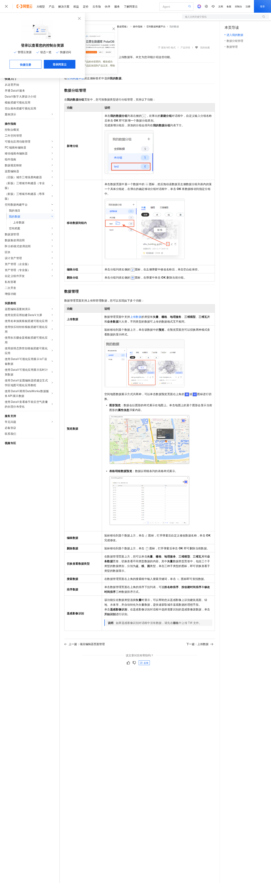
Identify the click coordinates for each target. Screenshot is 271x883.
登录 (262, 6)
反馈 (146, 662)
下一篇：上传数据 (197, 644)
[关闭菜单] (6, 6)
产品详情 (185, 47)
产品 (51, 6)
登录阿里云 (60, 64)
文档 (220, 6)
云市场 (96, 6)
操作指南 (137, 26)
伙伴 (107, 6)
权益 (76, 6)
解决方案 (63, 6)
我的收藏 (205, 47)
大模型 (41, 6)
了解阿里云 (131, 6)
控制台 (238, 6)
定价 (85, 6)
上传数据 (136, 317)
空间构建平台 (75, 78)
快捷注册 (25, 64)
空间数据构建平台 (155, 26)
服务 (117, 6)
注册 (248, 6)
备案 (229, 6)
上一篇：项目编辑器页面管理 (87, 644)
